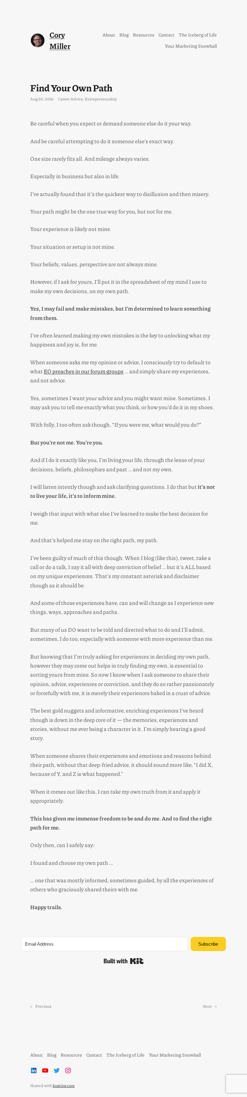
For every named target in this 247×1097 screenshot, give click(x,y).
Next (207, 1006)
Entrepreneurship (101, 99)
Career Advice (70, 99)
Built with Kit (124, 961)
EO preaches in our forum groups (84, 371)
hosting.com (64, 1085)
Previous (43, 1006)
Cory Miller (59, 40)
